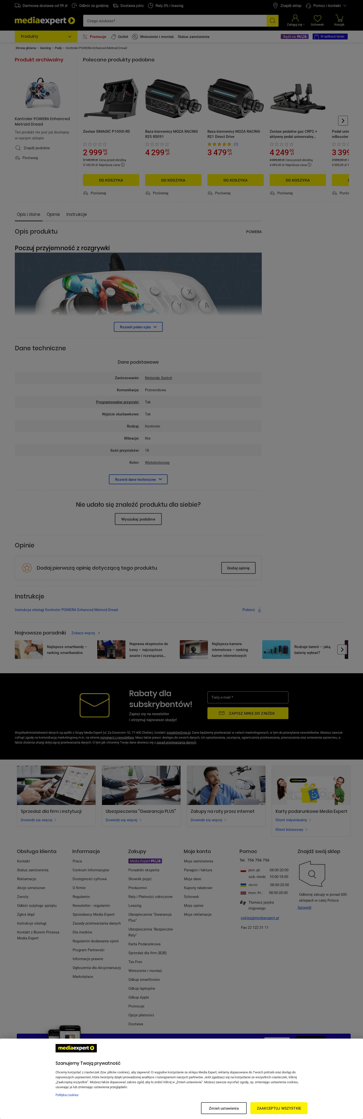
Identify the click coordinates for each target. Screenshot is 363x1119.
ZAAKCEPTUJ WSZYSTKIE (279, 1108)
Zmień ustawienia (224, 1108)
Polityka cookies (67, 1095)
